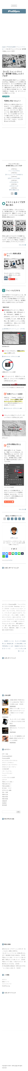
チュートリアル (11, 610)
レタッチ (4, 779)
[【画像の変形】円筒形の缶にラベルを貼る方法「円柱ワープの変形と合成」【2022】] (5, 705)
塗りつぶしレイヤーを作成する (14, 174)
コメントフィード (6, 983)
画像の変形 (5, 796)
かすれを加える (14, 182)
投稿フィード (5, 981)
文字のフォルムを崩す (14, 178)
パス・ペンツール (6, 771)
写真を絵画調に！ (6, 786)
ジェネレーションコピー (16, 608)
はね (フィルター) (17, 612)
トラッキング (7, 612)
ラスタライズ (10, 619)
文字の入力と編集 (6, 790)
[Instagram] (16, 549)
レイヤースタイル (19, 619)
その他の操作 (5, 769)
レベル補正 (14, 621)
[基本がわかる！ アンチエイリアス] (5, 733)
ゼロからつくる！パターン (9, 766)
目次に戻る (21, 244)
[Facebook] (12, 549)
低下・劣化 (8, 625)
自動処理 (4, 801)
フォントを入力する (14, 170)
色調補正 (4, 803)
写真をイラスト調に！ (8, 781)
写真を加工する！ (6, 783)
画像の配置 (5, 798)
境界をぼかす (15, 625)
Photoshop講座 (12, 604)
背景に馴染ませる (14, 189)
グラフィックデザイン (8, 762)
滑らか (6, 627)
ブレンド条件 (14, 615)
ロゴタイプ (21, 621)
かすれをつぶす (14, 186)
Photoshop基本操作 (7, 756)
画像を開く (12, 627)
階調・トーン (19, 627)
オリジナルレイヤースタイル (9, 760)
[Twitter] (14, 549)
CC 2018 (10, 606)
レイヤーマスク (6, 621)
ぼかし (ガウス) (17, 617)
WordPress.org (6, 986)
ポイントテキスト (6, 617)
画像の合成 (5, 794)
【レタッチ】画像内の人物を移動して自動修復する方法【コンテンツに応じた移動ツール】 (20, 646)
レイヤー (4, 775)
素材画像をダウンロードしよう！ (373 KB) (14, 328)
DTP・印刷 (5, 754)
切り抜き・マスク (6, 788)
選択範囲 (4, 805)
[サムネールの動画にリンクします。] (14, 269)
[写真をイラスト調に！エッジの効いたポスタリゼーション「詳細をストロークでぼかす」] (5, 714)
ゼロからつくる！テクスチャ (9, 764)
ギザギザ (6, 608)
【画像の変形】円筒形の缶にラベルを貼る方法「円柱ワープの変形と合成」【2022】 (17, 702)
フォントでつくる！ (7, 773)
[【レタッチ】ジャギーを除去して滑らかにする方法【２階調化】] (5, 724)
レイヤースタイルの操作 (8, 777)
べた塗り (22, 615)
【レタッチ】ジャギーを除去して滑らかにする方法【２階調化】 (17, 721)
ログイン (4, 979)
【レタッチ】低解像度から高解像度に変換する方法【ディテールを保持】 (17, 738)
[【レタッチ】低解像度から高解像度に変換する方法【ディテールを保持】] (5, 741)
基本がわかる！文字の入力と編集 (12, 356)
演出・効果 (5, 792)
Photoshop (16, 606)
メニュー (14, 5)
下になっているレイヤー (8, 623)
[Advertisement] (14, 31)
